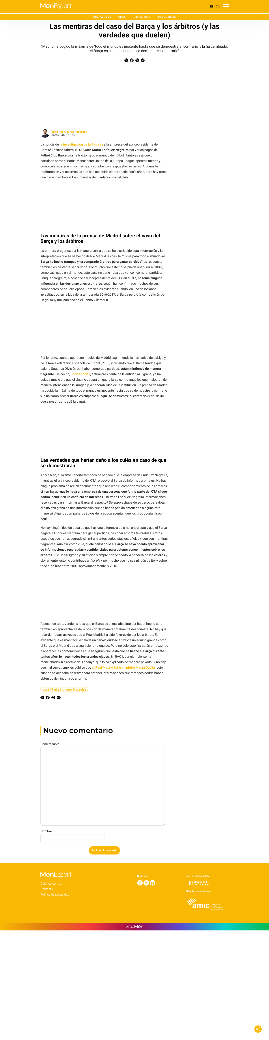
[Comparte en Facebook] (132, 61)
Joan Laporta (141, 16)
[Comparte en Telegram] (143, 61)
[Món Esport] (35, 11)
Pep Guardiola (167, 16)
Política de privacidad (54, 894)
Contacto (46, 889)
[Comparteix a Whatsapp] (137, 61)
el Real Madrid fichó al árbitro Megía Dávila (123, 667)
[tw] (146, 884)
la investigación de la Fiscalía (81, 144)
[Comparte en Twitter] (126, 61)
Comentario (49, 744)
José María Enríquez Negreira (64, 689)
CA (218, 6)
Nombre (46, 831)
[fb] (140, 884)
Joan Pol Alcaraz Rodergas (69, 131)
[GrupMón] (134, 926)
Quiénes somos (51, 883)
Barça (121, 16)
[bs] (152, 884)
